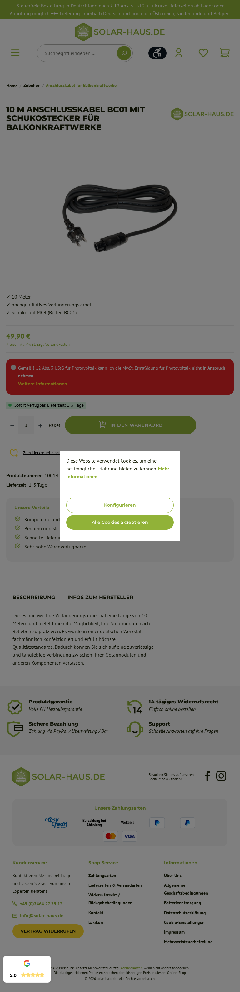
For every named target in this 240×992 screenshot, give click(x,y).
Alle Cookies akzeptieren (120, 522)
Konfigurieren (120, 505)
